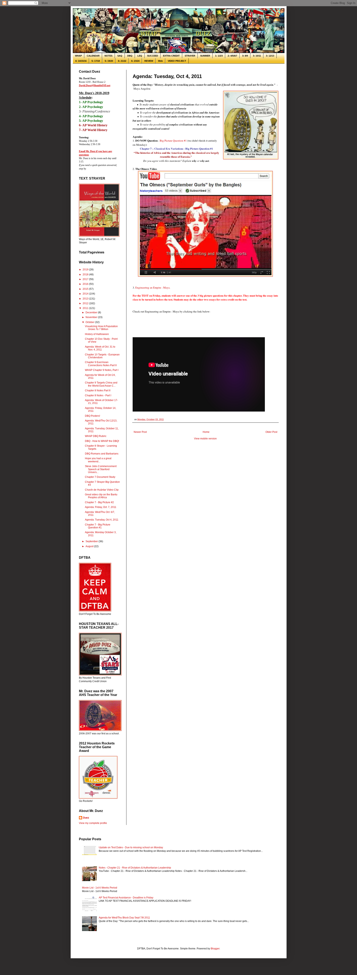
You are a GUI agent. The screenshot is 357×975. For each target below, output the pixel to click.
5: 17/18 (96, 61)
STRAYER (190, 55)
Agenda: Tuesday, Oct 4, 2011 (101, 519)
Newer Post (140, 432)
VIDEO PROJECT (177, 61)
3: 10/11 (257, 55)
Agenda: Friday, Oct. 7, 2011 (100, 507)
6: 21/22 (122, 61)
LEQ (139, 55)
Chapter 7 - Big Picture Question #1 (97, 526)
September (92, 541)
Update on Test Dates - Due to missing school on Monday (131, 847)
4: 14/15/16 (81, 61)
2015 (86, 289)
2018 (86, 274)
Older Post (271, 432)
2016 (86, 284)
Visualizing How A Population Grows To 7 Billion (101, 328)
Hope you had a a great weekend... (98, 460)
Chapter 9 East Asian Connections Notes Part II (101, 364)
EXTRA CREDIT (171, 55)
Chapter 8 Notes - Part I (98, 395)
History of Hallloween (97, 334)
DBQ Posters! (92, 415)
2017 (86, 279)
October (90, 322)
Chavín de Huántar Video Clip (102, 489)
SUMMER (205, 55)
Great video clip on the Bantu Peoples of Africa (101, 496)
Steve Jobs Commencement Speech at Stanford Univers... (101, 469)
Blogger (215, 948)
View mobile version (205, 438)
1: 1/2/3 (219, 55)
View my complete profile (93, 823)
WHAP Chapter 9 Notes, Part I (101, 370)
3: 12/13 (270, 55)
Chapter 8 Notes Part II (97, 390)
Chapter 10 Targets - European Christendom (102, 356)
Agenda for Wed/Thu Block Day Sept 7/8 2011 (124, 917)
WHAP (78, 55)
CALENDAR (93, 55)
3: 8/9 (245, 55)
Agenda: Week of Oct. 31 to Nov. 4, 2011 (100, 348)
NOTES (108, 55)
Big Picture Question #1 (173, 140)
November (92, 317)
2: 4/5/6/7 (232, 55)
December (92, 312)
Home (206, 432)
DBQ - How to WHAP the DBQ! (102, 441)
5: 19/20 (109, 61)
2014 (86, 293)
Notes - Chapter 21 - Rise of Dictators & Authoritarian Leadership (135, 867)
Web (160, 61)
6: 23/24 (135, 61)
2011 (86, 308)
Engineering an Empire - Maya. (153, 287)
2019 (86, 269)
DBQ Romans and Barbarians (101, 453)
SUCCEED (152, 55)
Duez (86, 817)
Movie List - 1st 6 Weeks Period (99, 887)
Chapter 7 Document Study (100, 477)
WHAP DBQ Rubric (95, 436)
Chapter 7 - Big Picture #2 (99, 502)
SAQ (119, 55)
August (90, 546)
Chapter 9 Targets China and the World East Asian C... (101, 384)
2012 (86, 303)
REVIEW (148, 61)
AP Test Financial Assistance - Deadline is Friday (126, 897)
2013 (86, 298)
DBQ (129, 55)
